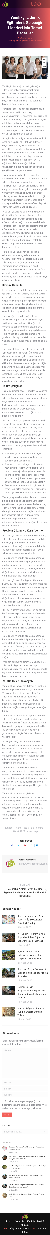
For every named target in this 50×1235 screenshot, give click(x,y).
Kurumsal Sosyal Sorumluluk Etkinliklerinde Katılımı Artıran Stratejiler (32, 973)
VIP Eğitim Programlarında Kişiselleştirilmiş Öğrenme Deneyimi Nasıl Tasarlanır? (31, 937)
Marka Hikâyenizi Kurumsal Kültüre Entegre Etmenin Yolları (31, 1012)
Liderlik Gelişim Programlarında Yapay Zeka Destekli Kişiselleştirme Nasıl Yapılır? (32, 992)
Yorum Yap (32, 831)
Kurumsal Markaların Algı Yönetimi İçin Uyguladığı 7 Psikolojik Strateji (30, 920)
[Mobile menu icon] (45, 4)
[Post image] (8, 919)
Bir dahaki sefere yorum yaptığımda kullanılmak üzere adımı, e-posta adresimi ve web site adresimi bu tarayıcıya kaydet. (25, 1105)
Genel (6, 59)
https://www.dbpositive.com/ (33, 863)
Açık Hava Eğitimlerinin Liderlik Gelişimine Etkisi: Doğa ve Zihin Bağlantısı (30, 955)
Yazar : (33, 827)
